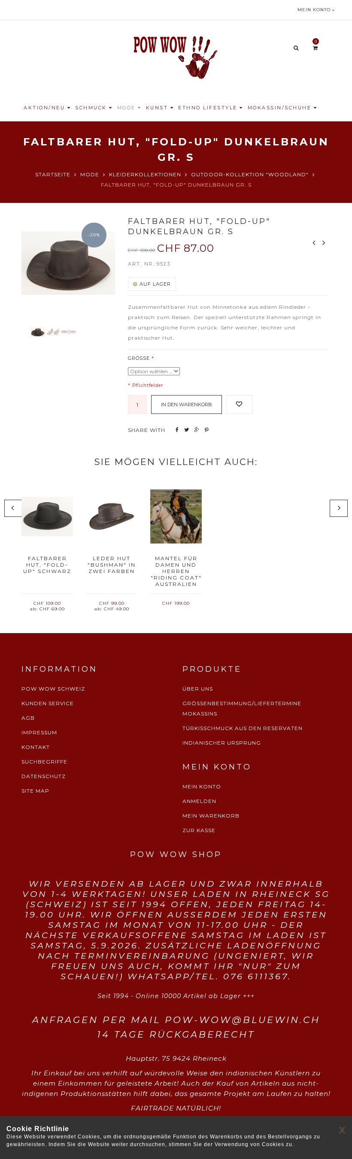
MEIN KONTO (201, 786)
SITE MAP (35, 791)
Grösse (139, 358)
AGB (28, 718)
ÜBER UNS (197, 688)
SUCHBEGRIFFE (44, 761)
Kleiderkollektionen (145, 174)
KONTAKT (35, 747)
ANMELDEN (199, 801)
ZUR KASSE (198, 830)
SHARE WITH (146, 430)
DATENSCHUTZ (43, 776)
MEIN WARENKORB (211, 815)
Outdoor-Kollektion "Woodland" (250, 174)
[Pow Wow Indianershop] (176, 56)
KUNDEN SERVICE (47, 703)
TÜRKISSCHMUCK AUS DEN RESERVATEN (242, 728)
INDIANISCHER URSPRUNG (221, 742)
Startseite (52, 174)
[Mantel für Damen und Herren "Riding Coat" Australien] (176, 516)
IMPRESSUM (39, 732)
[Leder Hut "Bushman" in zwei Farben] (111, 516)
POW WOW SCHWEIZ (53, 688)
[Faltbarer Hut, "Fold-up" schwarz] (47, 516)
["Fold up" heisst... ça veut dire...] (53, 332)
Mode (89, 174)
